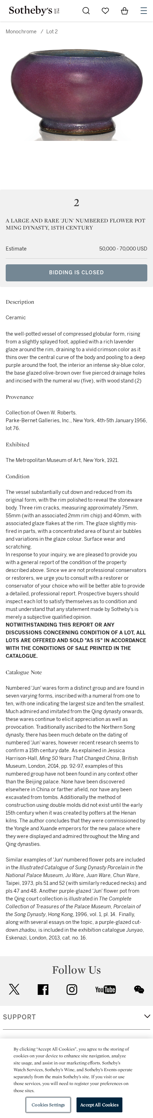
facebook (43, 989)
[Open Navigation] (143, 10)
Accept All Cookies (99, 1105)
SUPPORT (19, 1017)
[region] (76, 1078)
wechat (139, 990)
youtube (105, 989)
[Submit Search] (86, 10)
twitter (14, 989)
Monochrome (21, 32)
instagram (72, 989)
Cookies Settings (48, 1105)
